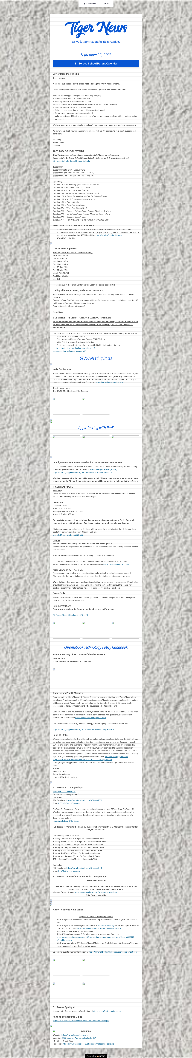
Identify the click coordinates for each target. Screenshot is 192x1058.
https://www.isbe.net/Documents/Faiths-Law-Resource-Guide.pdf (81, 1021)
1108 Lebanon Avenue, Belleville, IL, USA (79, 1038)
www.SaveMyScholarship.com (109, 235)
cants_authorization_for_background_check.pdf (74, 348)
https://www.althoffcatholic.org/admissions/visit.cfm (99, 928)
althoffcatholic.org (106, 925)
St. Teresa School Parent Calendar (96, 63)
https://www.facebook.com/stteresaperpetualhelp (96, 892)
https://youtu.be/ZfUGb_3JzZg (66, 821)
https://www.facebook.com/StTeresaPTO (84, 800)
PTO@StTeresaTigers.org (69, 803)
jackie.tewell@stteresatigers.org (103, 469)
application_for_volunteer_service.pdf (69, 351)
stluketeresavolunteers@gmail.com (90, 717)
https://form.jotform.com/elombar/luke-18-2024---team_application (82, 759)
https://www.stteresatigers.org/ (75, 1035)
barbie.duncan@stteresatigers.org (109, 382)
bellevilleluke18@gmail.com (116, 756)
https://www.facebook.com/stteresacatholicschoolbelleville (88, 1044)
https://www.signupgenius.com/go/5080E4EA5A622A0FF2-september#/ (84, 729)
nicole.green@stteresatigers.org (107, 1011)
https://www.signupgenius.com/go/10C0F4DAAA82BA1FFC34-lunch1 (82, 472)
